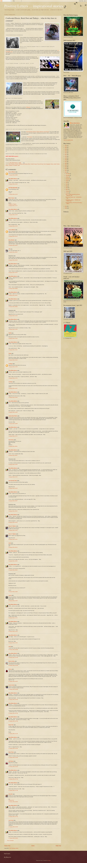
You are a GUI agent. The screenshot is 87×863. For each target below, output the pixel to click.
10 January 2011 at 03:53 (13, 649)
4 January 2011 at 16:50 (13, 464)
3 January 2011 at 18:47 (13, 388)
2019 (66, 158)
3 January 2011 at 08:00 (13, 288)
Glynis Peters (11, 752)
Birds (29, 164)
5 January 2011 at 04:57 (13, 500)
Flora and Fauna (40, 164)
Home (32, 845)
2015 (66, 165)
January (67, 192)
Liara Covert (11, 820)
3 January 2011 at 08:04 (13, 306)
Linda (10, 543)
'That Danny (29, 136)
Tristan (10, 353)
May (67, 185)
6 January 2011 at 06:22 (13, 511)
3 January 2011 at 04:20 (13, 260)
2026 (66, 145)
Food (45, 164)
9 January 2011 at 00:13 (13, 547)
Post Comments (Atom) (13, 848)
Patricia (10, 669)
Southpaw (10, 363)
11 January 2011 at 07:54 (13, 699)
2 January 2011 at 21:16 (13, 194)
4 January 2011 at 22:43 (13, 488)
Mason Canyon (11, 197)
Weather (15, 165)
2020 (66, 156)
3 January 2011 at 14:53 (13, 338)
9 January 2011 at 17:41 (13, 617)
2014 (66, 166)
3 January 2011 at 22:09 (13, 423)
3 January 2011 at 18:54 (13, 397)
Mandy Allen (11, 724)
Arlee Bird (10, 794)
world (19, 165)
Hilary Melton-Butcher (13, 178)
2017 (66, 161)
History (52, 164)
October (67, 177)
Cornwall (32, 164)
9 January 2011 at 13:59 (13, 591)
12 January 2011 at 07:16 (13, 816)
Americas (13, 164)
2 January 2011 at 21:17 (13, 205)
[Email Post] (24, 162)
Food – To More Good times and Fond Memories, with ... (73, 195)
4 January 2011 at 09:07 (13, 455)
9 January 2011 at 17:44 (13, 631)
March (67, 189)
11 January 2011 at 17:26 (13, 779)
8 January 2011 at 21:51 (13, 539)
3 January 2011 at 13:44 (13, 329)
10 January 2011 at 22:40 (13, 665)
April (67, 187)
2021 (66, 154)
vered (10, 646)
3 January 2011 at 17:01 (13, 378)
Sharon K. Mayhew (12, 526)
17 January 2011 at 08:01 (13, 838)
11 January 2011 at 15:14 (13, 766)
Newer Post (7, 845)
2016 (66, 163)
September (68, 178)
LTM (9, 249)
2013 (66, 168)
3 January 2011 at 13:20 (13, 315)
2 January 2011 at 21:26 (13, 214)
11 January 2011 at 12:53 (13, 748)
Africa (10, 164)
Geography (48, 164)
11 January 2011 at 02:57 (13, 681)
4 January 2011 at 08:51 (13, 446)
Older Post (58, 845)
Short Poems (11, 439)
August (67, 180)
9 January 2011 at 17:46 (13, 642)
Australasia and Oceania (23, 164)
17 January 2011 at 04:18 (13, 826)
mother (55, 164)
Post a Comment (10, 840)
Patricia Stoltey (12, 661)
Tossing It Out (11, 800)
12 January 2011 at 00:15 (13, 801)
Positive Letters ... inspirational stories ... (35, 5)
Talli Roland (11, 761)
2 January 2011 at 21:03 (13, 184)
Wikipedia (28, 107)
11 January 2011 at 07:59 (13, 721)
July (67, 182)
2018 (66, 159)
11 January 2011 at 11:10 (13, 733)
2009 (66, 208)
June (67, 184)
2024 (66, 149)
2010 (66, 206)
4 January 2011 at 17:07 (13, 476)
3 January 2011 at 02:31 (13, 252)
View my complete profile (68, 140)
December (68, 173)
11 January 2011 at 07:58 (13, 713)
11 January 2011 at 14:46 (13, 757)
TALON (10, 333)
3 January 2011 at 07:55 (13, 272)
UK (13, 165)
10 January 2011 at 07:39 (13, 657)
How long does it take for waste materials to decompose (37, 131)
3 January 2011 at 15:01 (13, 349)
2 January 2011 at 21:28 (13, 226)
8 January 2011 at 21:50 (13, 530)
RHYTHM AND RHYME (13, 187)
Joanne (10, 595)
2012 (66, 170)
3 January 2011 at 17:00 (13, 366)
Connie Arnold (11, 685)
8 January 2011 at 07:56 (13, 522)
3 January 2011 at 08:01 (13, 295)
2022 (66, 152)
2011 (66, 172)
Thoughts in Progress (12, 204)
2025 (66, 147)
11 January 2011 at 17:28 (13, 790)
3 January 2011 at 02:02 (13, 245)
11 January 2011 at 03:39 (13, 689)
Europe (35, 164)
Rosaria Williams (12, 171)
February (67, 191)
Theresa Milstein (12, 229)
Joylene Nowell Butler (13, 415)
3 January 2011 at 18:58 (13, 412)
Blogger (49, 860)
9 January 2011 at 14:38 (13, 600)
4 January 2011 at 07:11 (13, 436)
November (68, 175)
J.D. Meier (10, 381)
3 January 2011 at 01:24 (13, 236)
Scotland (10, 165)
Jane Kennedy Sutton (13, 480)
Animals (16, 164)
